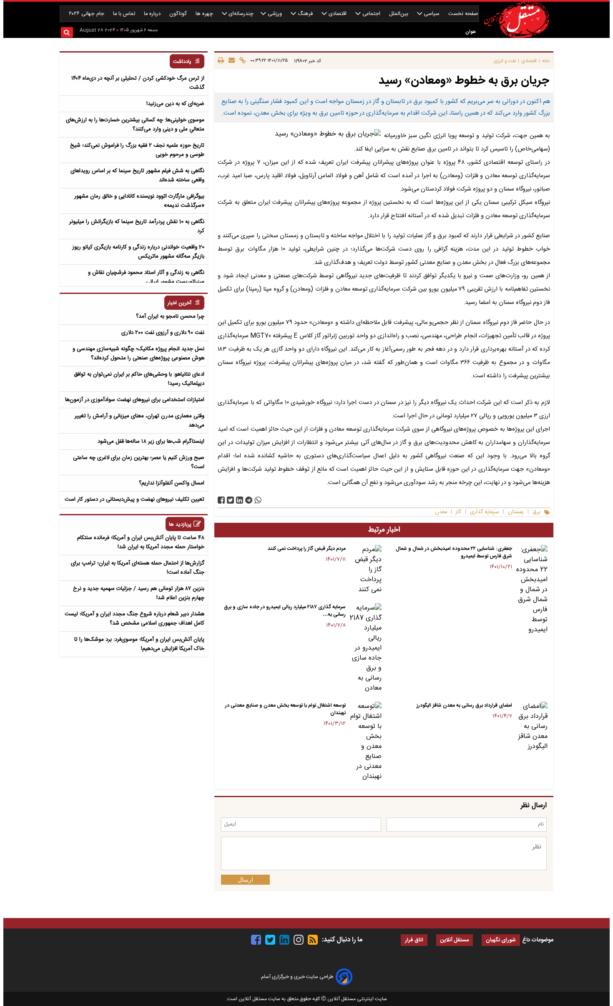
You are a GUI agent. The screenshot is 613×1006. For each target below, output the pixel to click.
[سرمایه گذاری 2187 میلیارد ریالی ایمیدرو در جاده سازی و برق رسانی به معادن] (365, 648)
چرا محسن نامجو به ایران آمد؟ (170, 316)
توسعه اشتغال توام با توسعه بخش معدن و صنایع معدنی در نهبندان (285, 709)
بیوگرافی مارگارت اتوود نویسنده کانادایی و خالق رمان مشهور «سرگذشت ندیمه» (139, 201)
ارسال (245, 879)
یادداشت (182, 62)
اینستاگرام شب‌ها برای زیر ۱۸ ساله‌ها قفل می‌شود (151, 441)
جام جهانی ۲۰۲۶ (87, 14)
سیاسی (431, 14)
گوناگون (178, 14)
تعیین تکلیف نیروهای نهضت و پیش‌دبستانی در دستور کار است (134, 499)
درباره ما (153, 14)
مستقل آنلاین (454, 940)
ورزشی (275, 14)
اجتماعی (371, 14)
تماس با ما (125, 14)
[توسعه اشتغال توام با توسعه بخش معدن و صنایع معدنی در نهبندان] (365, 742)
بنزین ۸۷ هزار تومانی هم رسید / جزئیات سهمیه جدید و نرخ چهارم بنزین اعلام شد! (138, 593)
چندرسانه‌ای (240, 14)
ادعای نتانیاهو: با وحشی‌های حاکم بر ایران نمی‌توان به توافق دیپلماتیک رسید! (139, 379)
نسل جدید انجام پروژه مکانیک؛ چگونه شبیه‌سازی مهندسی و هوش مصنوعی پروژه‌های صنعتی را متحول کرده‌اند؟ (138, 353)
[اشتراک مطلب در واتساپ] (257, 500)
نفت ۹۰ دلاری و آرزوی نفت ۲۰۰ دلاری (162, 332)
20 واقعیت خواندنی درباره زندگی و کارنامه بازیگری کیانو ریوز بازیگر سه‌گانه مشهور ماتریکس (138, 252)
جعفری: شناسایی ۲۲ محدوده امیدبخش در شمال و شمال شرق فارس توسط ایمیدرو (454, 552)
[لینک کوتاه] (241, 61)
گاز (458, 512)
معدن (441, 512)
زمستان (516, 512)
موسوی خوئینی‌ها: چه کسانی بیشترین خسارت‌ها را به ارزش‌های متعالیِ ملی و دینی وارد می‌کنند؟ (135, 124)
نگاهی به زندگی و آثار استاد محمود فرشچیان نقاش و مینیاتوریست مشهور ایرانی (146, 277)
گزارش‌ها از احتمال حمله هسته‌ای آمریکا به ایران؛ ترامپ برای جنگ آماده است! (137, 568)
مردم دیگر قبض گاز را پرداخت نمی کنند (307, 548)
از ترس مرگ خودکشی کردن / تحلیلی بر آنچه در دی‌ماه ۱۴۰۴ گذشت (137, 83)
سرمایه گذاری (484, 512)
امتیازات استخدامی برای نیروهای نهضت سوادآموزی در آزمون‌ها (134, 399)
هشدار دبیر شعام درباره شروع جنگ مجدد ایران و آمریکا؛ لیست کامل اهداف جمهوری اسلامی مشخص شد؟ (134, 619)
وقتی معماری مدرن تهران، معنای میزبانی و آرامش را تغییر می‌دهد (139, 420)
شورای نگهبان (501, 940)
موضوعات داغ (537, 940)
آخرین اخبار (179, 303)
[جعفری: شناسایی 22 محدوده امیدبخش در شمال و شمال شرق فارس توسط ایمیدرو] (531, 590)
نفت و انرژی (505, 61)
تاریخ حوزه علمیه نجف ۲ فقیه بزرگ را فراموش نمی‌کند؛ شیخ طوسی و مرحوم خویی (137, 150)
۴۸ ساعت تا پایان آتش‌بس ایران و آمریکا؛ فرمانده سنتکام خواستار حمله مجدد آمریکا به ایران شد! (140, 542)
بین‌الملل (399, 14)
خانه (546, 61)
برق (536, 512)
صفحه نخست (463, 14)
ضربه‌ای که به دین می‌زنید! (175, 103)
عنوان (470, 32)
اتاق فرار (414, 940)
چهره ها (205, 14)
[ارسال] (230, 61)
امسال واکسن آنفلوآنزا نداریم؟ (171, 483)
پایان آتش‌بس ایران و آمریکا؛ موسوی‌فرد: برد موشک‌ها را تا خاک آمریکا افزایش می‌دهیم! (139, 644)
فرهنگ (305, 14)
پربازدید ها (180, 524)
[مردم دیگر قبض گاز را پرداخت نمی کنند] (365, 570)
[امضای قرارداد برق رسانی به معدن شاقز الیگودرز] (531, 727)
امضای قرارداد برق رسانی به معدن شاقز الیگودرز (464, 705)
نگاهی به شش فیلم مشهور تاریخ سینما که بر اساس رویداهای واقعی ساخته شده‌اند (137, 175)
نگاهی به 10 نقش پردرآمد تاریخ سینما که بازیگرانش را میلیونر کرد (136, 226)
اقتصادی (337, 14)
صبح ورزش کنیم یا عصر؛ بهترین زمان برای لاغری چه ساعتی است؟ (138, 462)
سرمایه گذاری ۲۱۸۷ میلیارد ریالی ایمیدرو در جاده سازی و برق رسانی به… (285, 611)
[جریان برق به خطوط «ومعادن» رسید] (248, 500)
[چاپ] (221, 61)
